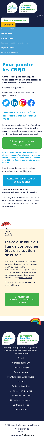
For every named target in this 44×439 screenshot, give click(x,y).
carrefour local (25, 277)
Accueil (21, 358)
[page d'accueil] (22, 12)
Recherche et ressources (9, 52)
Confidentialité (22, 428)
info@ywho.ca (17, 87)
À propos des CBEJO (7, 29)
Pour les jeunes (6, 33)
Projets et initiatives (8, 47)
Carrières (21, 381)
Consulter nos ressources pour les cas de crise (22, 299)
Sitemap (22, 431)
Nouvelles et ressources (20, 400)
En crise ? (8, 24)
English (40, 15)
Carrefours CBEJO (21, 367)
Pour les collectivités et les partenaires (14, 43)
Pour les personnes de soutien (20, 377)
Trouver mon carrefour (15, 20)
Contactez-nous (21, 409)
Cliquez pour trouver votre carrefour (22, 143)
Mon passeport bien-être (21, 391)
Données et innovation (21, 395)
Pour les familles (7, 38)
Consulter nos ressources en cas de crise (22, 180)
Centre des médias (21, 405)
